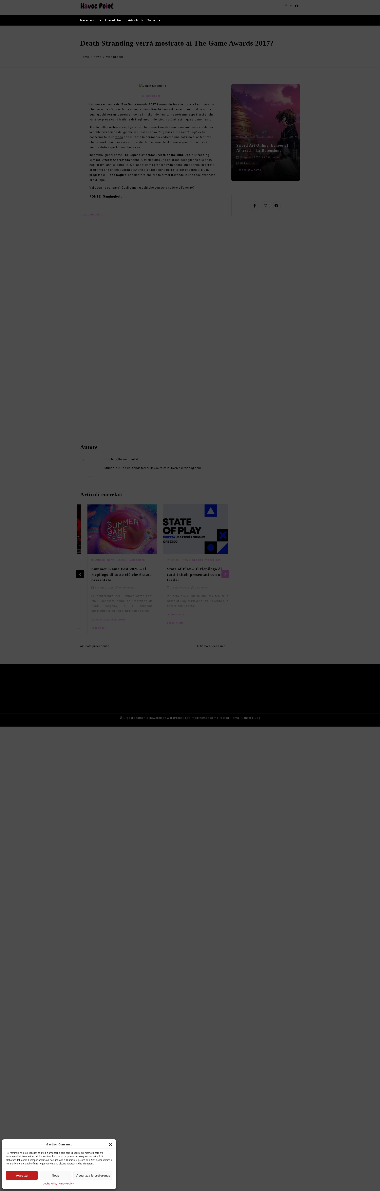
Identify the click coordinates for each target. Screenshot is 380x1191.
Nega (55, 1175)
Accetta (22, 1175)
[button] (110, 1144)
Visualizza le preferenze (93, 1175)
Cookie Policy (50, 1183)
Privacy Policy (66, 1183)
